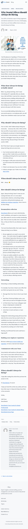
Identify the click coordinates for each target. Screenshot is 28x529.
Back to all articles (7, 476)
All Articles (3, 501)
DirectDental (4, 213)
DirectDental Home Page (7, 412)
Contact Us (3, 514)
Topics (2, 504)
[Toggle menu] (26, 2)
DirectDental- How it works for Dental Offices (12, 410)
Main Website (4, 511)
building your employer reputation (9, 202)
